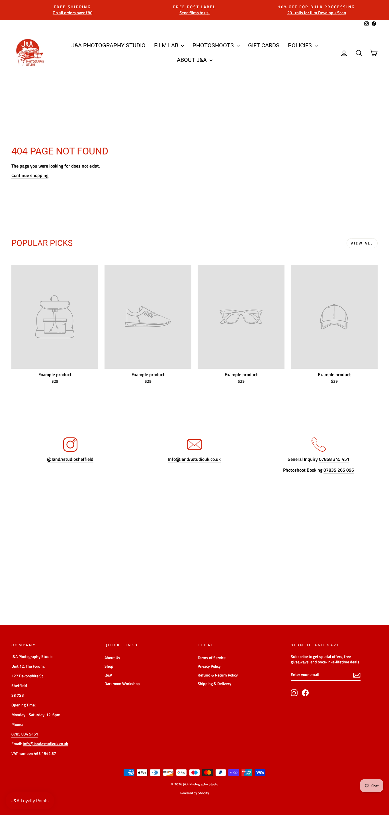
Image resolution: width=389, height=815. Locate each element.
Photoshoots (214, 45)
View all (362, 243)
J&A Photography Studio (108, 45)
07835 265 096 (339, 470)
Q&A (108, 675)
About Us (112, 658)
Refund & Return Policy (218, 675)
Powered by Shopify (194, 793)
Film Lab (167, 45)
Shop (109, 666)
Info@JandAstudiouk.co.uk (194, 459)
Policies (300, 45)
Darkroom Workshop (122, 683)
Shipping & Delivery (214, 683)
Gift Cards (263, 45)
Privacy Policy (209, 666)
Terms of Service (212, 658)
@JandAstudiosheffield (70, 459)
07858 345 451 (334, 459)
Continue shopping (29, 175)
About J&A (192, 59)
